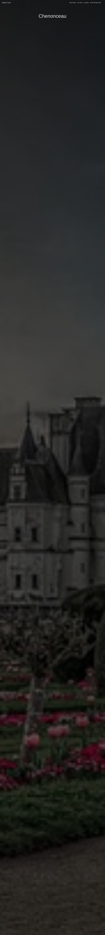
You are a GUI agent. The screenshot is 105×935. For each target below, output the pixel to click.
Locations (86, 2)
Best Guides (72, 2)
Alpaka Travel (6, 2)
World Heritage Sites (95, 2)
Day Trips (79, 2)
